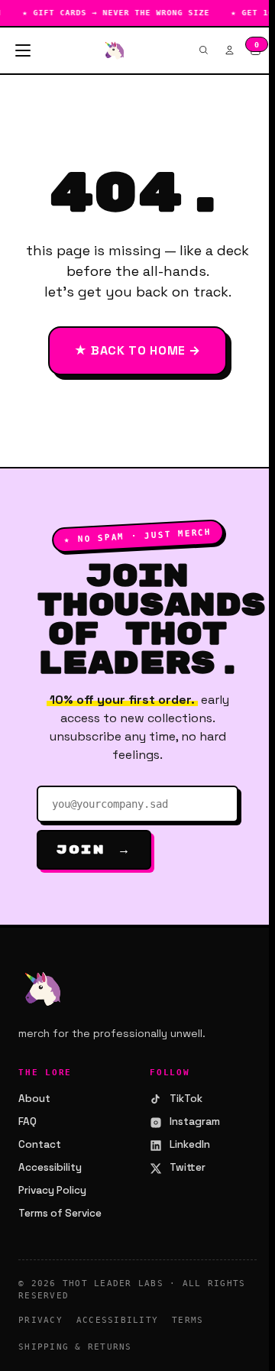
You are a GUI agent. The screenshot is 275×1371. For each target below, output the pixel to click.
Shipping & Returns (75, 1346)
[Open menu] (23, 50)
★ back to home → (137, 350)
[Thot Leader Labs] (114, 50)
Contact (39, 1144)
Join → (94, 849)
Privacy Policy (52, 1190)
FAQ (27, 1121)
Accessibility (50, 1167)
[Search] (203, 49)
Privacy (40, 1319)
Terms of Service (60, 1213)
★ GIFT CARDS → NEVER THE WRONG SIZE (111, 12)
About (34, 1098)
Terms (187, 1319)
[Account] (229, 49)
